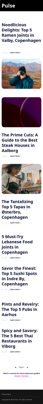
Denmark (25, 376)
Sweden (17, 376)
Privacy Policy (6, 394)
